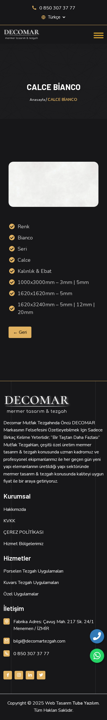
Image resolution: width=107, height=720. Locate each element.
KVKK (9, 521)
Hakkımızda (14, 509)
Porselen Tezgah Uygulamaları (33, 571)
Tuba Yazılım (85, 703)
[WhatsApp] (97, 656)
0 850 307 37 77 (56, 8)
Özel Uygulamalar (21, 594)
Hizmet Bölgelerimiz (23, 544)
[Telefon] (97, 636)
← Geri (20, 332)
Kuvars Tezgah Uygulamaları (31, 582)
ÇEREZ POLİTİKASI (23, 532)
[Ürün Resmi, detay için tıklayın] (54, 184)
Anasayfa (37, 99)
